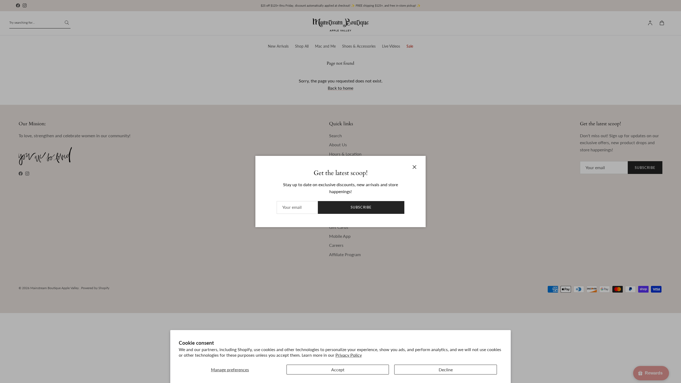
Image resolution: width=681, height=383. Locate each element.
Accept (337, 369)
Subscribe (361, 207)
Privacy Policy (348, 354)
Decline (446, 369)
